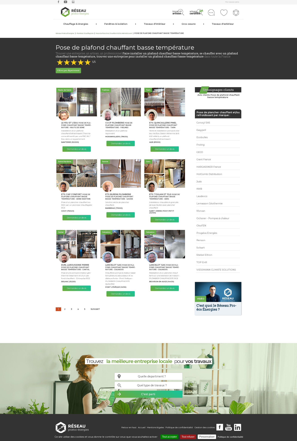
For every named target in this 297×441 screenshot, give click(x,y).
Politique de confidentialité (179, 427)
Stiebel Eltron (204, 255)
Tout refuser (188, 436)
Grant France (203, 159)
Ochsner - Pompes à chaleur (212, 218)
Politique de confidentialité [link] (230, 437)
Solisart (200, 247)
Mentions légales (155, 427)
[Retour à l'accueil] (72, 427)
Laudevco (201, 196)
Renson (200, 240)
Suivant (95, 309)
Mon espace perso (232, 2)
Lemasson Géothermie (209, 203)
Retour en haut (128, 427)
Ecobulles (202, 137)
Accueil (141, 427)
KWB (199, 188)
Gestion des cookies (204, 427)
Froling (200, 144)
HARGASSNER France (208, 166)
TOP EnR (201, 262)
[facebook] (58, 3)
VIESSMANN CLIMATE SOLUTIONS (216, 269)
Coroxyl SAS (203, 122)
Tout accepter (169, 436)
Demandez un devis (76, 149)
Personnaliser (207, 436)
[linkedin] (73, 3)
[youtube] (65, 3)
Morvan (200, 211)
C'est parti (148, 394)
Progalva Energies (206, 233)
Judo (199, 181)
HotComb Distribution (209, 174)
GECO (199, 152)
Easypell (201, 130)
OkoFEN (201, 225)
